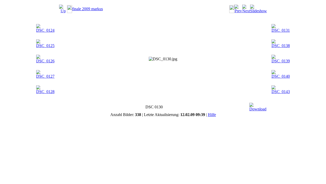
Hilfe (212, 114)
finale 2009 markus (87, 9)
